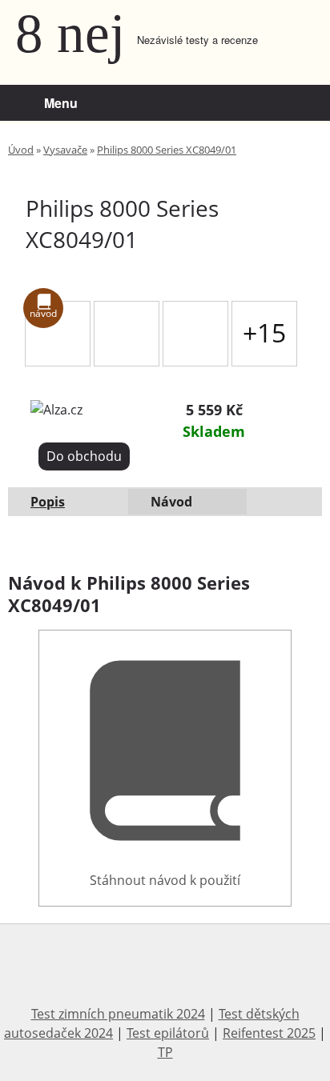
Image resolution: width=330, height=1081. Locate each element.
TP (165, 1052)
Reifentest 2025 (269, 1033)
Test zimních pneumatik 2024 (118, 1014)
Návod (171, 501)
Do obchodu (84, 456)
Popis (47, 501)
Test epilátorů (168, 1033)
